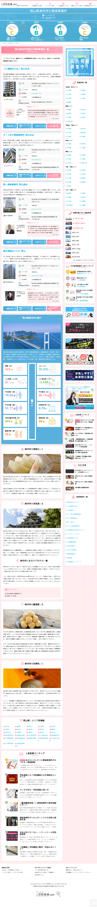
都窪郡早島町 (21, 735)
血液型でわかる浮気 (40, 872)
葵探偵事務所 (71, 554)
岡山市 (7, 726)
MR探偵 (69, 558)
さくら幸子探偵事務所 (18, 134)
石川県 (69, 132)
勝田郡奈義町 (32, 738)
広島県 (83, 174)
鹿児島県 (70, 205)
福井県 (83, 132)
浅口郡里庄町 (32, 735)
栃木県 (83, 109)
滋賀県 (69, 155)
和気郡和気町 (9, 735)
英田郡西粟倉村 (43, 739)
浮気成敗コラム (39, 875)
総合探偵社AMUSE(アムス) (75, 530)
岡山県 (69, 174)
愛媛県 (83, 182)
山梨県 (69, 136)
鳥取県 (69, 170)
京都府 (83, 155)
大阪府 (69, 159)
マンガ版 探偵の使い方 (41, 870)
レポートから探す (18, 872)
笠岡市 (53, 726)
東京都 (83, 117)
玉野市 (42, 726)
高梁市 (30, 729)
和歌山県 (84, 163)
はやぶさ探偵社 (72, 550)
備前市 (53, 729)
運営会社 (68, 870)
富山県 (83, 129)
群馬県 (69, 113)
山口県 (69, 178)
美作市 (42, 732)
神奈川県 (70, 121)
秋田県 (69, 98)
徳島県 (83, 178)
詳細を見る (10, 126)
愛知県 (69, 148)
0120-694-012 (36, 160)
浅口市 (53, 732)
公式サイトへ (39, 126)
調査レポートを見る (24, 126)
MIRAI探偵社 (71, 546)
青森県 (83, 90)
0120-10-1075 (36, 209)
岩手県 (69, 94)
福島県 (69, 102)
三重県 (83, 148)
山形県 (83, 98)
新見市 (42, 729)
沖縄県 (83, 205)
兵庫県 (83, 159)
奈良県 (69, 163)
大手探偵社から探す (13, 870)
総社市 (19, 729)
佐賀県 (83, 193)
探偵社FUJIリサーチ (73, 502)
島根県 (83, 170)
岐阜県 (69, 144)
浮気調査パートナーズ (74, 562)
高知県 (69, 186)
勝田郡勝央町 (21, 738)
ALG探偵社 (70, 510)
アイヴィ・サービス (73, 534)
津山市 (30, 726)
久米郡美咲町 (9, 743)
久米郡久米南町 (54, 739)
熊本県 (83, 197)
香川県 (69, 182)
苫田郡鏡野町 (9, 738)
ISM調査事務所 (71, 542)
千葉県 (69, 117)
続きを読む (56, 118)
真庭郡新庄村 (55, 735)
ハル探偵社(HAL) (16, 68)
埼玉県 (83, 113)
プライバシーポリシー (84, 872)
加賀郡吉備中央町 (20, 744)
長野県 (83, 136)
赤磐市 (19, 732)
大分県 (69, 201)
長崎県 (69, 197)
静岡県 (83, 144)
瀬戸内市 (8, 732)
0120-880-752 (36, 93)
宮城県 (83, 94)
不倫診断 (51, 872)
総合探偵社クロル (14, 251)
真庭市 (30, 732)
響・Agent (70, 522)
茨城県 (69, 109)
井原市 (7, 729)
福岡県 (69, 193)
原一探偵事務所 (15, 184)
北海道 (69, 90)
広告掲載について (71, 872)
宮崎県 (83, 201)
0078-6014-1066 (37, 276)
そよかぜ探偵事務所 (73, 526)
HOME (4, 870)
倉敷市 (19, 726)
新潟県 (69, 129)
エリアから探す (6, 872)
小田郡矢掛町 (44, 735)
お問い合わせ (77, 870)
